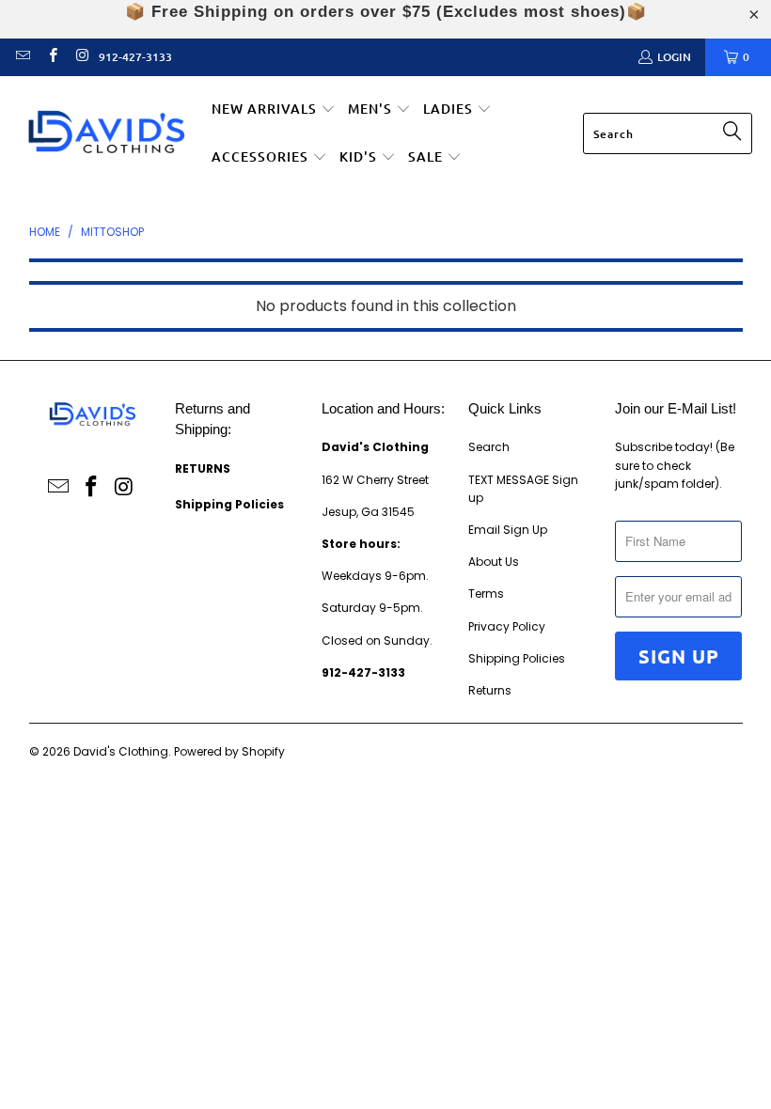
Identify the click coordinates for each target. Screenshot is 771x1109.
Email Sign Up (507, 530)
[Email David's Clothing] (22, 57)
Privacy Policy (506, 626)
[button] (274, 110)
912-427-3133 (135, 57)
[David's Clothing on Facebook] (51, 57)
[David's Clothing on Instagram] (81, 57)
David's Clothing (120, 751)
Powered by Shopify (229, 751)
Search (489, 447)
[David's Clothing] (106, 133)
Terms (486, 593)
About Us (493, 562)
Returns (489, 690)
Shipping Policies (516, 658)
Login (674, 57)
